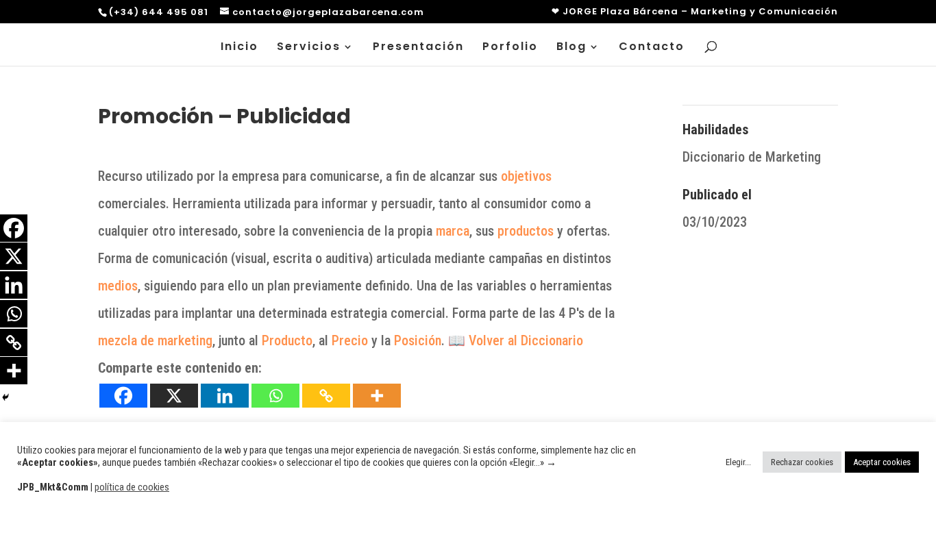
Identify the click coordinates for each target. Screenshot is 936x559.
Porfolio (510, 48)
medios (118, 285)
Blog (571, 48)
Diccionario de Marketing (751, 157)
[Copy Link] (326, 396)
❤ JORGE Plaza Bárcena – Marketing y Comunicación (695, 12)
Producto (287, 340)
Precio (350, 340)
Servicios (309, 48)
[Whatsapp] (275, 396)
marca (452, 231)
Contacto (652, 48)
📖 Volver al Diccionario (517, 340)
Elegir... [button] (738, 462)
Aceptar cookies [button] (882, 462)
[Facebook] (123, 396)
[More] (377, 396)
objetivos (526, 176)
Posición (417, 340)
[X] (174, 396)
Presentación (418, 48)
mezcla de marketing (155, 340)
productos (525, 231)
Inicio (239, 48)
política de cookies (132, 487)
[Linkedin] (225, 396)
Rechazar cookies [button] (802, 462)
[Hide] (5, 397)
